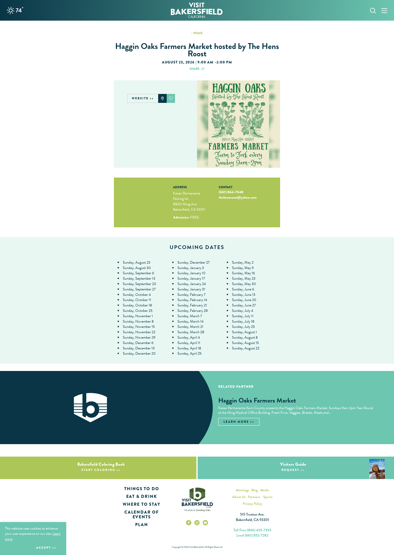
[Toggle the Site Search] (373, 10)
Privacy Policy (252, 503)
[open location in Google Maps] (139, 202)
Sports (268, 496)
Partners (254, 496)
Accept (43, 547)
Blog (254, 490)
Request (290, 470)
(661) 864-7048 (231, 192)
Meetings (242, 490)
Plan (141, 524)
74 (19, 10)
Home (198, 33)
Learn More (236, 421)
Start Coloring (98, 470)
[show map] (162, 98)
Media (264, 490)
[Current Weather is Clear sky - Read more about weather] (10, 10)
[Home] (197, 10)
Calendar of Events (141, 514)
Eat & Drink (141, 496)
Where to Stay (141, 504)
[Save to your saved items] (171, 98)
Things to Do (141, 489)
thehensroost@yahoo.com (238, 197)
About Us (239, 496)
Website (140, 98)
